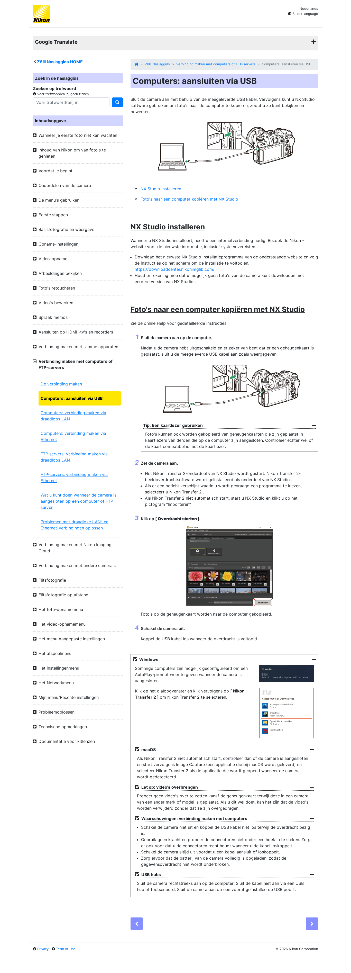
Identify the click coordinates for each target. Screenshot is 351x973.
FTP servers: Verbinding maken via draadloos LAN (74, 457)
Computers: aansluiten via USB (72, 398)
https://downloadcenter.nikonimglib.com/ (175, 269)
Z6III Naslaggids (157, 64)
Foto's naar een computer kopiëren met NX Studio (189, 199)
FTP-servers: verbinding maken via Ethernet (74, 477)
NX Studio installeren (161, 188)
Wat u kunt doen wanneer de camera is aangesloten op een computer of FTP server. (78, 501)
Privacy (43, 949)
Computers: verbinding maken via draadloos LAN (73, 415)
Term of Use (66, 949)
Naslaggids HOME (60, 61)
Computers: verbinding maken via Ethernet (73, 436)
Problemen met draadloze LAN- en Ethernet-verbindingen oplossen (74, 524)
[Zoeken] (117, 102)
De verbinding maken (61, 383)
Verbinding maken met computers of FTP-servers (215, 64)
